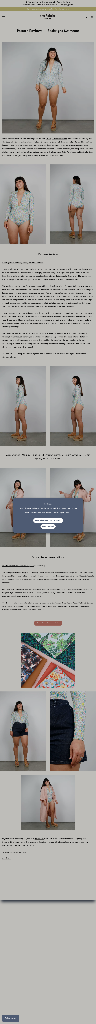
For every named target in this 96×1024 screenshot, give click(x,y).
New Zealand (48, 526)
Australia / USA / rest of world (48, 520)
